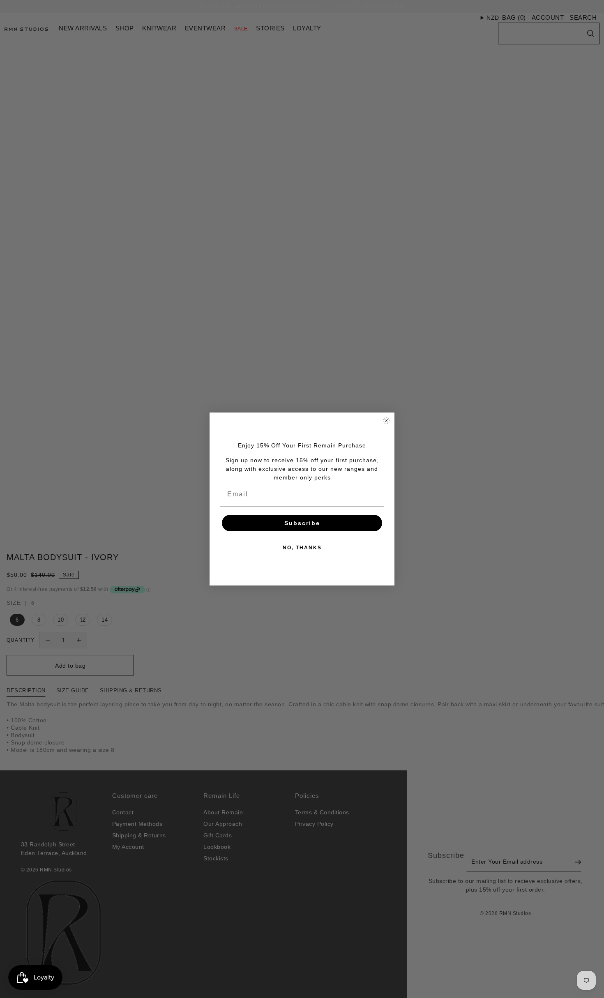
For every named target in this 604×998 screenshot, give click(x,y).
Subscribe (302, 523)
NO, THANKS (302, 548)
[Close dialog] (386, 421)
